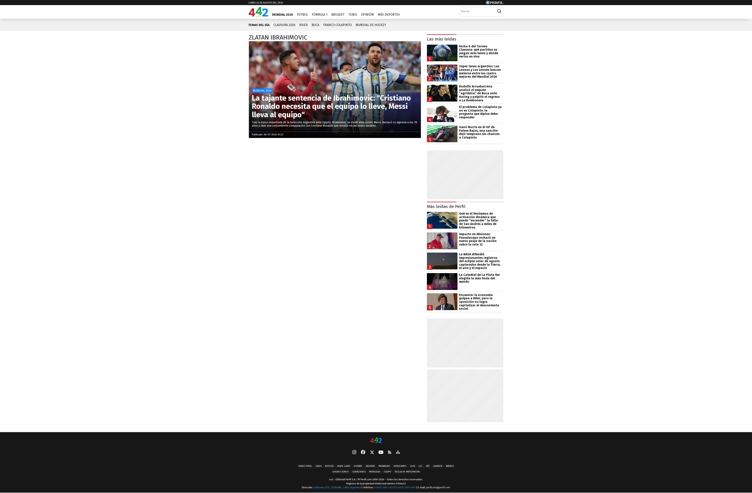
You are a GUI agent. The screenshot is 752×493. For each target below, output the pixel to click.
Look (412, 466)
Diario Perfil (305, 466)
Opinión (367, 14)
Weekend (370, 466)
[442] (376, 440)
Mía (427, 466)
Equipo (387, 472)
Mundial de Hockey (371, 25)
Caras (318, 466)
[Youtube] (381, 453)
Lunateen (437, 466)
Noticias (329, 466)
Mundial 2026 (282, 14)
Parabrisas (384, 466)
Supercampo (400, 466)
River (303, 25)
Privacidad (374, 472)
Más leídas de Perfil (446, 206)
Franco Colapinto (337, 25)
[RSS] (389, 453)
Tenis (352, 14)
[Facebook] (363, 452)
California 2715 (321, 487)
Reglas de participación (407, 472)
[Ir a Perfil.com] (494, 3)
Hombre (358, 466)
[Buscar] (499, 11)
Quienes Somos (340, 472)
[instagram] (354, 452)
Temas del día (258, 25)
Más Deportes (389, 14)
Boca (315, 25)
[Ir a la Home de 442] (258, 15)
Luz (420, 466)
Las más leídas (441, 39)
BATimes (450, 466)
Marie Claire (343, 466)
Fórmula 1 (319, 14)
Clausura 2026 (284, 25)
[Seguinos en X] (372, 452)
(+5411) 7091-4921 (384, 487)
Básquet (337, 14)
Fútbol (302, 14)
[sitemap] (398, 452)
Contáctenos (359, 472)
